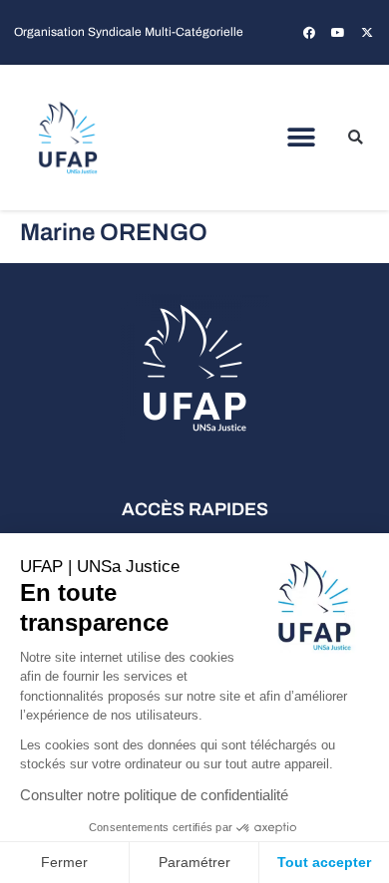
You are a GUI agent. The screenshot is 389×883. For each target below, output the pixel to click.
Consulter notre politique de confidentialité (154, 794)
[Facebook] (309, 33)
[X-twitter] (367, 33)
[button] (301, 138)
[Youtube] (338, 33)
